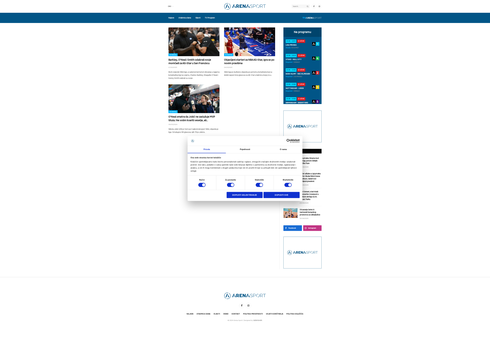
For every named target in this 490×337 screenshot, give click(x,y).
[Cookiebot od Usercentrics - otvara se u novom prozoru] (288, 141)
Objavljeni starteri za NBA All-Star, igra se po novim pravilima (249, 61)
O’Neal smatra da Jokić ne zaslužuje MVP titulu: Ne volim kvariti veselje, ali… (191, 118)
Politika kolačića (294, 314)
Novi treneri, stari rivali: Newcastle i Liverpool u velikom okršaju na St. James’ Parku (309, 195)
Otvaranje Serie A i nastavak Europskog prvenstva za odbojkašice (310, 212)
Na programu (302, 32)
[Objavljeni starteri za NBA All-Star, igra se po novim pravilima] (249, 41)
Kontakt (236, 314)
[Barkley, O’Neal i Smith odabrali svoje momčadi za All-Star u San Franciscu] (193, 41)
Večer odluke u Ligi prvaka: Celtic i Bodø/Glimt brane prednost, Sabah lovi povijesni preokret (310, 177)
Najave (171, 18)
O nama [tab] (283, 149)
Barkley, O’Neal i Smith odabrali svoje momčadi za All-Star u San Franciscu (189, 61)
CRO (169, 6)
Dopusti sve (281, 195)
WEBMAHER (257, 320)
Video (226, 314)
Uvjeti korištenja (274, 314)
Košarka (173, 55)
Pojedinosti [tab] (245, 149)
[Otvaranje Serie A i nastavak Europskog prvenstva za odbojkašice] (290, 213)
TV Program (210, 18)
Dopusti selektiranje (244, 195)
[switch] (230, 185)
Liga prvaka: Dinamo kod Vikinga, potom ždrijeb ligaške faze (309, 160)
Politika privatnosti (253, 314)
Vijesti (197, 18)
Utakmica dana (185, 18)
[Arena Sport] (245, 6)
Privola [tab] (207, 149)
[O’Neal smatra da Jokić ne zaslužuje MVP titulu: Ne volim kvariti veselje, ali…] (193, 98)
